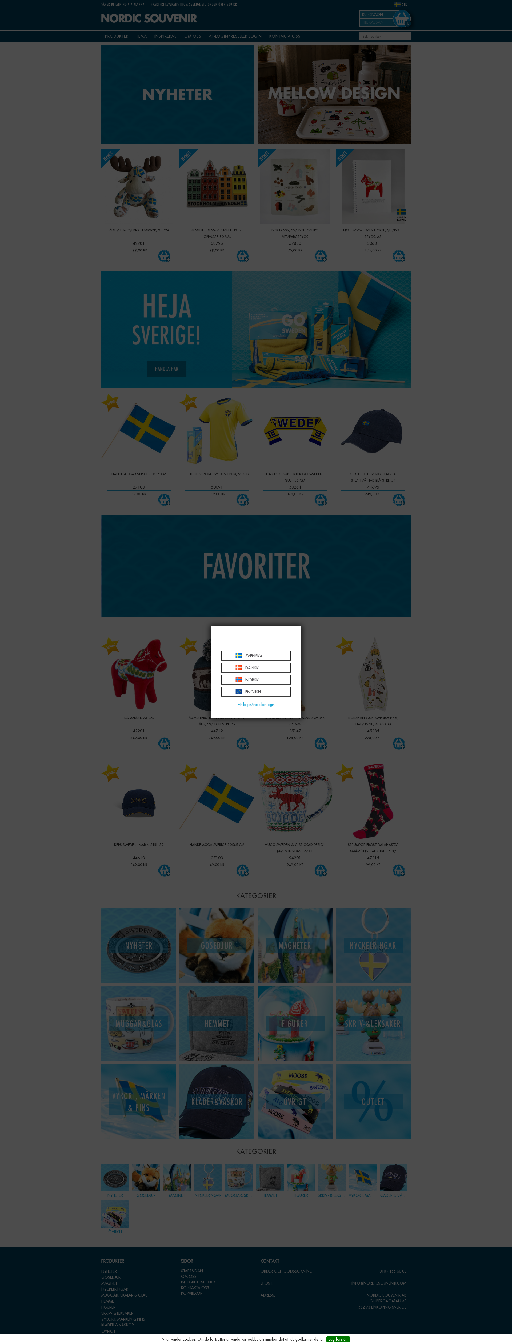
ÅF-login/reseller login (256, 704)
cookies (189, 1339)
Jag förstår (338, 1339)
